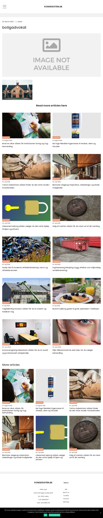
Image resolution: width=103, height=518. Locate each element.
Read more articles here (51, 105)
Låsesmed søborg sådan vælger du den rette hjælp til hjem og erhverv (25, 227)
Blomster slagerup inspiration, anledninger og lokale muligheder (76, 186)
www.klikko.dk (45, 503)
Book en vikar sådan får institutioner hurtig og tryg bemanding (25, 145)
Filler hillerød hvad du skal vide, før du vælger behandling (73, 351)
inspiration (6, 137)
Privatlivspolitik (54, 515)
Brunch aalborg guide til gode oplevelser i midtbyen (76, 308)
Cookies (66, 496)
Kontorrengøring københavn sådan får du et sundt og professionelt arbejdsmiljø (25, 351)
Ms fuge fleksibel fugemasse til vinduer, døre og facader (74, 145)
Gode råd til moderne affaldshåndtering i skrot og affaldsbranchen (25, 269)
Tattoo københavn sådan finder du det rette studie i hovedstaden (26, 186)
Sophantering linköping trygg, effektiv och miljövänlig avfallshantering (76, 269)
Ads (66, 489)
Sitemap (66, 502)
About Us (66, 492)
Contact (66, 499)
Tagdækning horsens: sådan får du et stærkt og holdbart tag (24, 310)
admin (20, 21)
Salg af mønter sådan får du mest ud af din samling (76, 226)
